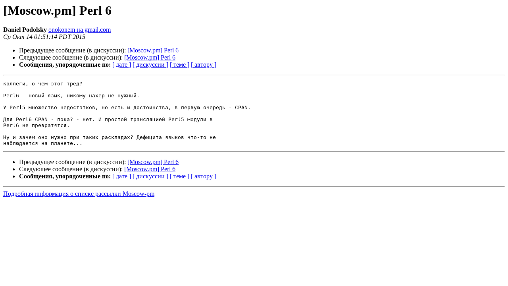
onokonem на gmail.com (79, 29)
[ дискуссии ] (150, 64)
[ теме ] (179, 64)
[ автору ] (203, 64)
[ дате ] (121, 64)
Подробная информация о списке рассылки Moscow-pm (78, 193)
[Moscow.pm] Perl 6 (153, 50)
